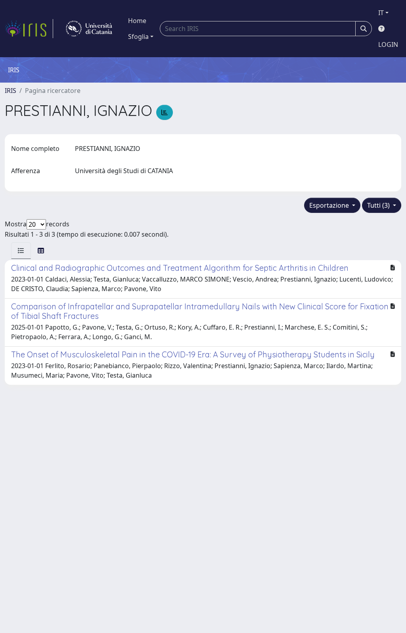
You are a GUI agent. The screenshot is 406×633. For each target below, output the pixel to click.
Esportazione (329, 205)
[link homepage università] (89, 28)
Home (137, 20)
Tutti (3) (379, 205)
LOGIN (388, 44)
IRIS (10, 90)
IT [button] (381, 12)
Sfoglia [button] (138, 36)
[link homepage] (29, 28)
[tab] (21, 250)
